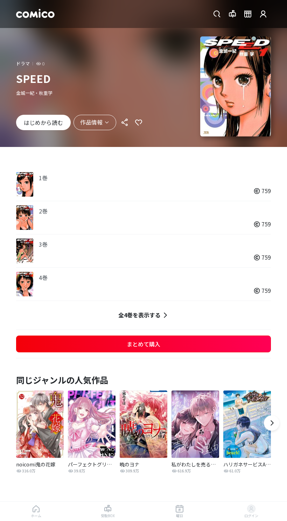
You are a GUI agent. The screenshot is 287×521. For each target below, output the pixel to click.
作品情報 (91, 122)
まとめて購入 (143, 344)
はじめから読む (43, 122)
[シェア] (124, 122)
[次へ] (271, 423)
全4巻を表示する (139, 315)
